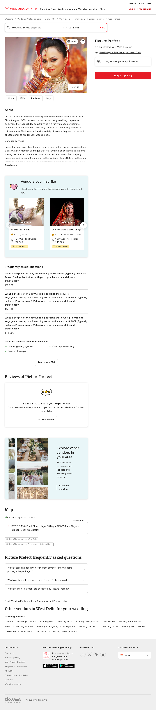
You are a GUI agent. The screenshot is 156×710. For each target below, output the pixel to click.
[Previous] (9, 225)
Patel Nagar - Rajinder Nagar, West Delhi (120, 52)
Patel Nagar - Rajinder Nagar (88, 19)
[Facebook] (83, 654)
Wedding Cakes (110, 626)
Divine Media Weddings (66, 229)
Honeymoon (69, 626)
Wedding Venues (67, 9)
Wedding (9, 19)
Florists (8, 626)
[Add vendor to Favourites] (82, 41)
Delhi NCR (50, 19)
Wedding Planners (24, 626)
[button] (46, 405)
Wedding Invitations (26, 621)
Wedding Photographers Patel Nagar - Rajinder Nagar (29, 544)
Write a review (46, 419)
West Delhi (64, 19)
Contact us (10, 653)
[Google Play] (66, 667)
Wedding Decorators (89, 626)
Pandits (141, 626)
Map (48, 98)
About (10, 98)
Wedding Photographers (29, 19)
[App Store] (50, 667)
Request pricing (123, 75)
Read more (11, 165)
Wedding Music (65, 621)
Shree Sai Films (20, 229)
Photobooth (10, 631)
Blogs (103, 9)
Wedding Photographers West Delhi (21, 539)
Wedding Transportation (87, 621)
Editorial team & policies (16, 675)
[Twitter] (89, 654)
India (127, 655)
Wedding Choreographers (64, 631)
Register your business (16, 666)
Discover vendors (64, 487)
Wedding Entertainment (130, 621)
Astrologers (26, 631)
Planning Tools (48, 9)
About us (9, 671)
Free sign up (144, 8)
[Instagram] (103, 654)
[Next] (83, 225)
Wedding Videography (47, 626)
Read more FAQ (46, 362)
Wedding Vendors (88, 9)
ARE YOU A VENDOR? (140, 3)
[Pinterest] (96, 654)
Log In (132, 8)
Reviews (35, 98)
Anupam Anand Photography (52, 601)
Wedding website (13, 684)
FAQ (22, 98)
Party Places (42, 631)
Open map (78, 520)
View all (75, 87)
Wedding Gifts (46, 621)
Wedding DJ (128, 626)
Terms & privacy (12, 657)
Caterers (9, 621)
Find (102, 27)
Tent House (109, 621)
